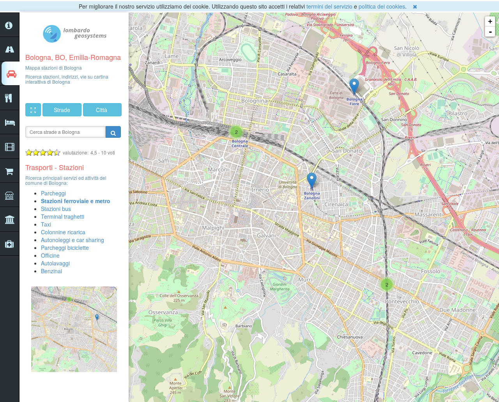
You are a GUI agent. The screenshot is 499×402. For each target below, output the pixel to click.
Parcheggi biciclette (65, 247)
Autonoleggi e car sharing (72, 240)
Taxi (46, 224)
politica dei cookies (382, 6)
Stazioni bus (56, 208)
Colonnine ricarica (63, 232)
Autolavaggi (55, 263)
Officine (50, 255)
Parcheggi (53, 193)
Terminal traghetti (62, 216)
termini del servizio (329, 6)
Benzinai (51, 271)
